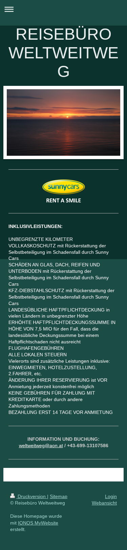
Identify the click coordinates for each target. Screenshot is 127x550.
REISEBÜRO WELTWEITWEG (63, 52)
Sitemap (58, 496)
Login (111, 496)
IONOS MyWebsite (38, 523)
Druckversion (31, 496)
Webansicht (104, 503)
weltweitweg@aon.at (41, 445)
